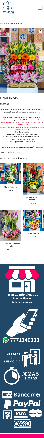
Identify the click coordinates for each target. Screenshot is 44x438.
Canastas (9, 152)
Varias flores (9, 23)
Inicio (1, 23)
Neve (12, 436)
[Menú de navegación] (40, 8)
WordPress (30, 436)
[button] (40, 31)
